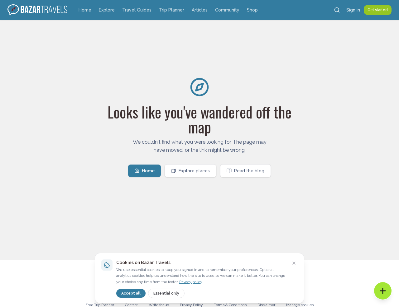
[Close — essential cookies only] (294, 263)
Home (85, 9)
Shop (252, 9)
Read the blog (249, 170)
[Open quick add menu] (383, 291)
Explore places (194, 170)
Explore (107, 9)
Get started (378, 10)
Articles (200, 9)
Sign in (353, 9)
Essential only (166, 293)
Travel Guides (136, 9)
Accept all (131, 293)
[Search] (337, 10)
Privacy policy (190, 282)
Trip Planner (171, 9)
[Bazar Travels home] (38, 10)
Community (227, 9)
